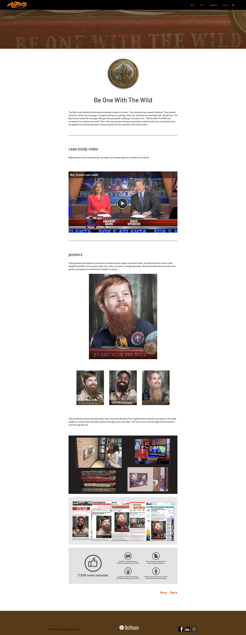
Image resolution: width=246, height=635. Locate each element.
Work (202, 5)
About (193, 5)
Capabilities (213, 5)
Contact (225, 5)
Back (173, 592)
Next (163, 592)
